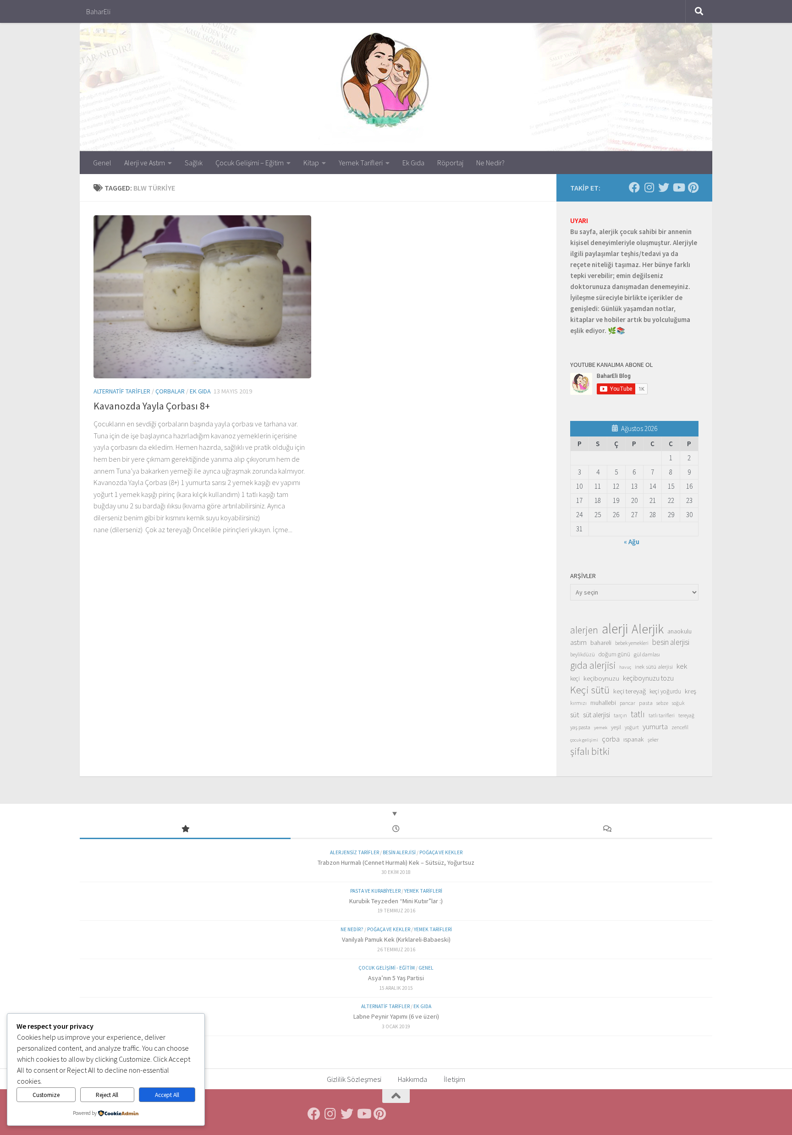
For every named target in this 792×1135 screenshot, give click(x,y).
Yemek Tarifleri (361, 162)
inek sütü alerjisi (654, 666)
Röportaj (450, 162)
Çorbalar (170, 391)
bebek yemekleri (632, 643)
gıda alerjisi (593, 665)
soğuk (678, 703)
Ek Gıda (413, 162)
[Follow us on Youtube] (678, 187)
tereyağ (686, 715)
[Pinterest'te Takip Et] (693, 187)
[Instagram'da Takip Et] (649, 187)
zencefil (679, 727)
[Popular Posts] (185, 829)
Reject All (107, 1095)
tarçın (620, 715)
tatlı (638, 714)
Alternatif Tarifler (122, 391)
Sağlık (194, 162)
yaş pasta (580, 727)
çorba (611, 738)
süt (574, 714)
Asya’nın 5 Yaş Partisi (396, 978)
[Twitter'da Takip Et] (663, 187)
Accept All (167, 1095)
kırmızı (578, 702)
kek (681, 666)
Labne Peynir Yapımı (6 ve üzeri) (396, 1016)
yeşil (616, 727)
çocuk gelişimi (584, 740)
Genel (102, 162)
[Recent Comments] (606, 829)
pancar (627, 703)
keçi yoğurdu (665, 691)
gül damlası (647, 654)
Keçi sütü (590, 689)
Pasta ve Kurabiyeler (375, 891)
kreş (690, 691)
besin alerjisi (670, 642)
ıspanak (633, 739)
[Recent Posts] (396, 829)
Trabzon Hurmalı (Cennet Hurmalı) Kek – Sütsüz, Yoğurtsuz (396, 862)
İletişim (454, 1079)
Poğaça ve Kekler (440, 852)
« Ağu (631, 541)
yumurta (655, 726)
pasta (646, 702)
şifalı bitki (590, 751)
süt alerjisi (596, 714)
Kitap (311, 162)
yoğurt (632, 727)
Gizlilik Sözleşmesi (354, 1079)
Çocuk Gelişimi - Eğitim (386, 968)
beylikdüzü (582, 654)
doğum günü (614, 654)
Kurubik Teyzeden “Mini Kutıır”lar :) (396, 901)
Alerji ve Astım (144, 162)
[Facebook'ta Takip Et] (634, 187)
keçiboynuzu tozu (648, 678)
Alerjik (648, 629)
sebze (662, 702)
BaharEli (98, 11)
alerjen (584, 630)
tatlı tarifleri (662, 715)
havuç (625, 667)
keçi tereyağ (629, 691)
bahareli (600, 642)
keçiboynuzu (601, 678)
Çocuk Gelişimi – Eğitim (249, 162)
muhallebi (603, 702)
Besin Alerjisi (399, 852)
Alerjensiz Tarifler (354, 852)
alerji (615, 628)
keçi (575, 678)
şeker (653, 740)
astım (578, 642)
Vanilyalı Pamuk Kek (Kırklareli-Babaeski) (396, 939)
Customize (46, 1095)
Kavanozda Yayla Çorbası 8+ (152, 405)
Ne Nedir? (490, 162)
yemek (600, 728)
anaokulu (679, 631)
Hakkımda (412, 1079)
